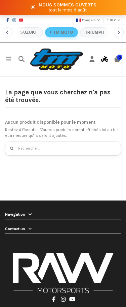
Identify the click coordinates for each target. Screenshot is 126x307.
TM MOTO (63, 32)
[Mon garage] (104, 59)
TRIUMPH (94, 32)
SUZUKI (28, 32)
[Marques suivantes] (119, 32)
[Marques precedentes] (7, 32)
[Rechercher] (12, 149)
